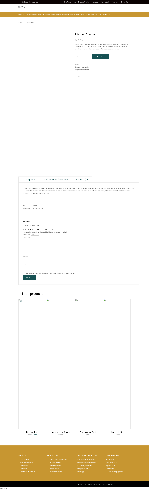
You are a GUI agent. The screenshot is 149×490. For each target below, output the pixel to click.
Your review (27, 237)
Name (25, 256)
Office (87, 70)
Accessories (30, 22)
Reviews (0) (82, 179)
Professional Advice (89, 432)
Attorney (82, 70)
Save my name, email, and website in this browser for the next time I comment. (50, 273)
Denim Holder (117, 432)
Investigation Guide (60, 432)
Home (20, 22)
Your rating (27, 234)
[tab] (28, 180)
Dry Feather (32, 432)
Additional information (55, 179)
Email (25, 265)
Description (29, 179)
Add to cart (101, 56)
